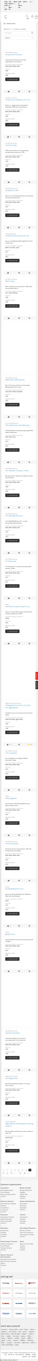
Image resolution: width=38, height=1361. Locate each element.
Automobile (23, 1204)
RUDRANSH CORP (12, 190)
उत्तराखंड (9, 1343)
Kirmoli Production (12, 843)
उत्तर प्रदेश (17, 1343)
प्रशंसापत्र (24, 1357)
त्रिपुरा (2, 1343)
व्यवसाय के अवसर (11, 24)
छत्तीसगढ (3, 1332)
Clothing (22, 1219)
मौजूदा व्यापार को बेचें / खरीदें (6, 4)
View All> (22, 1223)
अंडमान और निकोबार (7, 1345)
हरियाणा (31, 1332)
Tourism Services (6, 1248)
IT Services (4, 1210)
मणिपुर (29, 1336)
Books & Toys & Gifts (26, 1244)
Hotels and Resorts (7, 1244)
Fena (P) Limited (11, 145)
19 (20, 1173)
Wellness (23, 1196)
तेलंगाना (33, 1343)
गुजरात (25, 1332)
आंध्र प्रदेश (4, 1329)
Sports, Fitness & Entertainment (7, 1256)
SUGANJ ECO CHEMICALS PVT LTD (17, 100)
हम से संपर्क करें (20, 1355)
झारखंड (24, 1334)
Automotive (5, 1188)
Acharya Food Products (13, 54)
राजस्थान (15, 1340)
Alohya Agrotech (11, 798)
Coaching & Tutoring (7, 1217)
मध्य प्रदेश (16, 1336)
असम (20, 1329)
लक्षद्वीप (8, 1336)
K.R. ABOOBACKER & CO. (14, 516)
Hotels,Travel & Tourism (9, 1241)
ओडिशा (29, 1338)
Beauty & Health (25, 1188)
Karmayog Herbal (11, 1078)
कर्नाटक (31, 1334)
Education (23, 1206)
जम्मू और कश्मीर (15, 1334)
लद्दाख (16, 1345)
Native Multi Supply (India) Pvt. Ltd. (17, 606)
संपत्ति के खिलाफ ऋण (19, 4)
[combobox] (19, 33)
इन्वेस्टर (23, 2)
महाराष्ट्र (23, 1336)
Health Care (24, 1194)
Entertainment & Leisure (8, 1259)
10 (11, 1173)
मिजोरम (10, 1338)
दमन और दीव (12, 1332)
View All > (3, 1196)
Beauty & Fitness (25, 1230)
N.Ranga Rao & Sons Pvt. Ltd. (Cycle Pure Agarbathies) (18, 706)
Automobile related (7, 1190)
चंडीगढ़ (32, 1329)
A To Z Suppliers (11, 753)
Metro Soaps (9, 281)
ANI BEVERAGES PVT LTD (14, 889)
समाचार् (34, 1355)
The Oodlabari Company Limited (17, 470)
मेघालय (3, 1338)
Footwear (23, 1221)
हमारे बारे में (11, 1355)
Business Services (7, 1201)
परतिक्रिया (28, 1355)
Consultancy (5, 1208)
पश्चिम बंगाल (25, 1343)
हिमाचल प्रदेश (5, 1334)
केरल (2, 1336)
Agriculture (23, 1208)
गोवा (19, 1332)
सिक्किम (22, 1340)
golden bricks (10, 934)
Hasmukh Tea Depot (12, 1033)
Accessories (24, 1217)
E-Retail (22, 1248)
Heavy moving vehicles (8, 1194)
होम (4, 24)
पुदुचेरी (3, 1340)
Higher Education (6, 1219)
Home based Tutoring (27, 1234)
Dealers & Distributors (27, 1201)
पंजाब (9, 1340)
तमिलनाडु (30, 1340)
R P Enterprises (10, 561)
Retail (22, 1241)
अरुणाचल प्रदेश (13, 1329)
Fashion (23, 1215)
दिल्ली (23, 1338)
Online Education (6, 1221)
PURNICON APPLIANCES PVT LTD (17, 236)
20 (25, 1173)
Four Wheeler (5, 1192)
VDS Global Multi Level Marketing (17, 425)
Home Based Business (27, 1228)
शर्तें (29, 1357)
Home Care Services (26, 1232)
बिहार (26, 1329)
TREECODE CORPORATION (15, 380)
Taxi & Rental (5, 1246)
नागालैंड (17, 1338)
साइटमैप (34, 1357)
